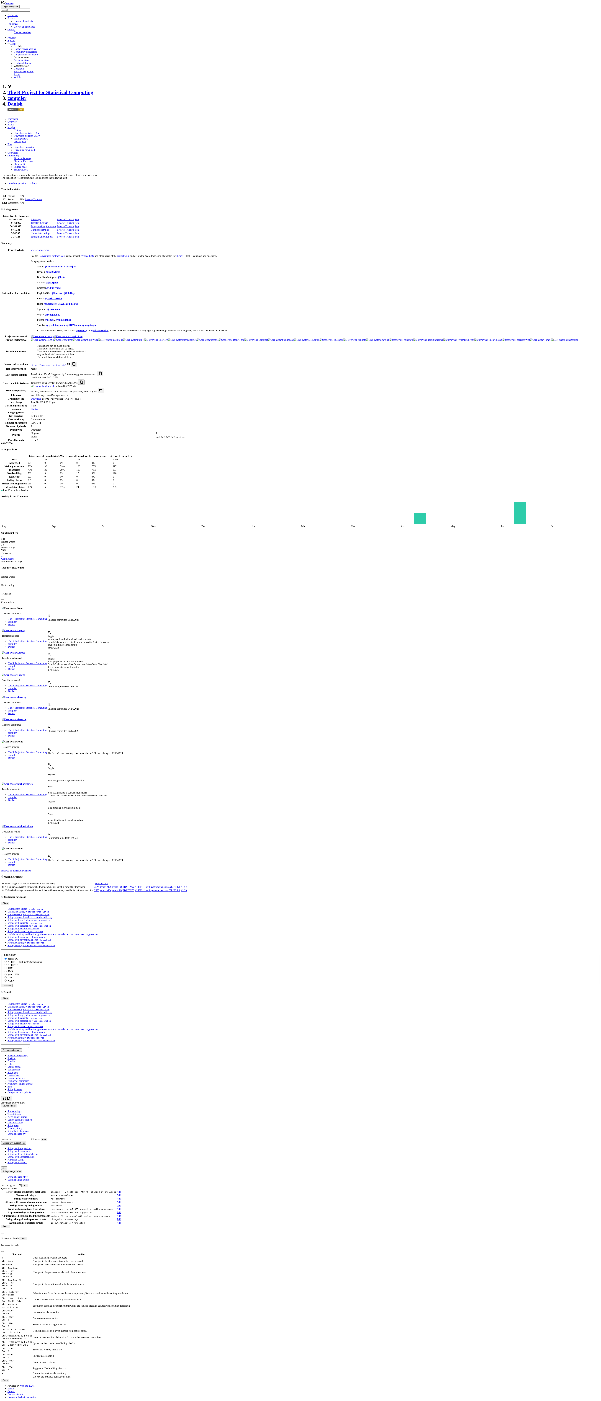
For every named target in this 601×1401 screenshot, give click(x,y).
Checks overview (22, 32)
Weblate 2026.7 (28, 1385)
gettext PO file (101, 883)
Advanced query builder (13, 1102)
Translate (37, 199)
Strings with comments (19, 1151)
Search (11, 124)
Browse (29, 199)
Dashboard (13, 15)
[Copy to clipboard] (74, 364)
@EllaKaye (70, 293)
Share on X (19, 164)
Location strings (15, 1122)
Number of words (16, 1078)
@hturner (57, 293)
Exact (37, 1139)
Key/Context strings (17, 1117)
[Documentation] (2, 209)
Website (18, 77)
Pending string (15, 1128)
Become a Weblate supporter (22, 1397)
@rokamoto (53, 309)
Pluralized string (15, 1159)
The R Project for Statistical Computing (50, 92)
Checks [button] (11, 29)
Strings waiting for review (43, 226)
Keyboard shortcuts (23, 63)
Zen (77, 219)
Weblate (9, 3)
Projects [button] (11, 18)
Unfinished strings (40, 229)
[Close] (2, 1233)
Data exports (20, 141)
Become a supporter (23, 71)
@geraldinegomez (55, 325)
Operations (13, 152)
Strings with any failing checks (23, 1154)
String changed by (17, 1133)
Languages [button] (13, 24)
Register (12, 37)
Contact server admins (25, 49)
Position (11, 1058)
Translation (13, 119)
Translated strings (39, 223)
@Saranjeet (50, 303)
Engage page (20, 166)
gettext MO (105, 887)
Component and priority (19, 1092)
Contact (11, 1391)
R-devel (180, 256)
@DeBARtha (53, 272)
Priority (11, 1061)
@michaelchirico (99, 330)
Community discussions (25, 51)
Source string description (20, 1119)
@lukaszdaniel (63, 319)
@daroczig (81, 330)
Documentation (21, 60)
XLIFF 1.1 (174, 887)
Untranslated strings (40, 233)
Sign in (11, 40)
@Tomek (49, 319)
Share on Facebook (23, 161)
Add (44, 1139)
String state (13, 1125)
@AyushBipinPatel (68, 303)
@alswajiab (70, 266)
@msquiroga (89, 325)
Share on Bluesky (22, 158)
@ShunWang (53, 288)
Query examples (9, 1188)
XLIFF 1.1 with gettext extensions (152, 887)
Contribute (19, 68)
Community (13, 155)
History (17, 130)
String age (13, 1072)
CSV (96, 887)
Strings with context (17, 1162)
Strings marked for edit (42, 236)
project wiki (123, 256)
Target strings (14, 1114)
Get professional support (26, 54)
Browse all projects (23, 21)
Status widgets (21, 169)
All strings (36, 219)
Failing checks (21, 138)
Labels (11, 1064)
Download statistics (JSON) (27, 135)
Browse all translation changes (16, 870)
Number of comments (18, 1081)
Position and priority (18, 1055)
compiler (17, 98)
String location (15, 1089)
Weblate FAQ (87, 256)
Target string (14, 1069)
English (51, 636)
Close (23, 1238)
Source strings (14, 1111)
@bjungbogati (52, 314)
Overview (12, 121)
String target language (18, 1131)
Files (10, 144)
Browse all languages (24, 26)
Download (36, 398)
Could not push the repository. (22, 183)
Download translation (24, 147)
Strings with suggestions (19, 1148)
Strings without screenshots (21, 1156)
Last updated (14, 1075)
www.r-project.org (40, 250)
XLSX (184, 887)
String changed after (17, 1177)
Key (10, 1086)
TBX (125, 887)
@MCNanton (73, 325)
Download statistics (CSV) (27, 133)
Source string (14, 1066)
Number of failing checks (20, 1083)
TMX (131, 887)
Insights (11, 127)
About (17, 74)
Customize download (24, 150)
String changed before (18, 1179)
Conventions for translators (52, 256)
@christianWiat (53, 298)
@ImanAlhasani (53, 266)
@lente (61, 277)
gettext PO (116, 887)
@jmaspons (52, 282)
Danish (15, 104)
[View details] (49, 617)
